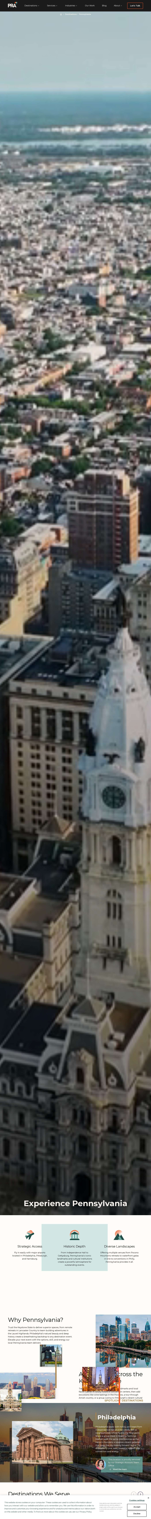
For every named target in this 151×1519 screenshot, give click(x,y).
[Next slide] (140, 1494)
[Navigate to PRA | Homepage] (12, 4)
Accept (137, 1507)
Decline (136, 1514)
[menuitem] (32, 5)
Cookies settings (137, 1500)
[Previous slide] (133, 1494)
